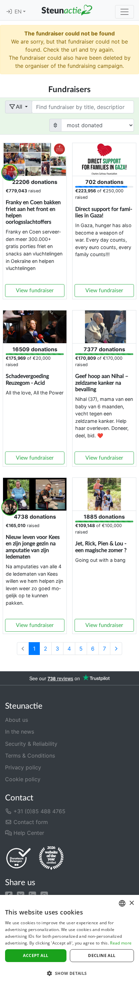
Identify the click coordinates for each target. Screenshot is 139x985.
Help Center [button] (28, 832)
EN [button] (19, 12)
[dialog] (69, 940)
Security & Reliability (31, 743)
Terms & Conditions (30, 755)
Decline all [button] (101, 955)
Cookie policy (22, 779)
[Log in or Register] (9, 12)
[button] (8, 894)
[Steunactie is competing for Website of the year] (51, 858)
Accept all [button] (35, 955)
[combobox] (122, 903)
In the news (19, 731)
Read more (121, 943)
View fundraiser (35, 290)
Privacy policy (23, 767)
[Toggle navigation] (124, 12)
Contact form (30, 822)
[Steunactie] (66, 10)
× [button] (131, 903)
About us (16, 719)
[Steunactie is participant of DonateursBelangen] (18, 858)
